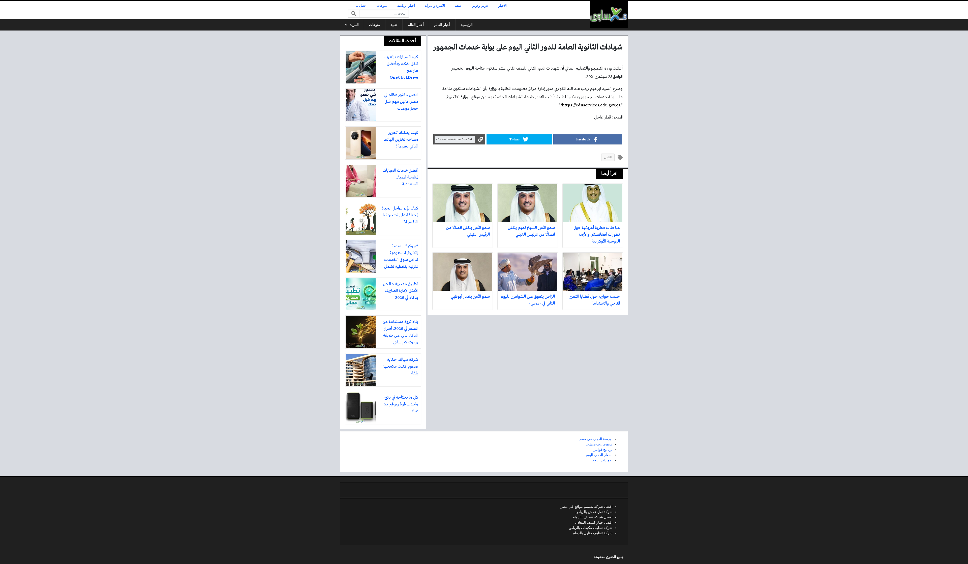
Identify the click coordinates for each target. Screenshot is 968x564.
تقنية (393, 25)
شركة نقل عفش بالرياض (594, 512)
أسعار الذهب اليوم (599, 455)
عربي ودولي (480, 6)
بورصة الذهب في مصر (596, 439)
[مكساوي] (609, 14)
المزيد (354, 25)
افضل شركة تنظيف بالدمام (592, 517)
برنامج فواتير (603, 450)
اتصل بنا (361, 6)
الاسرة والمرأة (435, 6)
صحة (458, 6)
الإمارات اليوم (602, 460)
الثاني (608, 157)
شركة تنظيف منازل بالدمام (593, 533)
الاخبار (502, 6)
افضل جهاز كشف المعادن (594, 522)
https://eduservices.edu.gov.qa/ (591, 105)
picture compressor (599, 444)
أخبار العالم (442, 25)
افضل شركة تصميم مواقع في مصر (587, 507)
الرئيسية (467, 25)
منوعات (382, 6)
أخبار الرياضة (406, 6)
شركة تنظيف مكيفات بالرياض (591, 528)
